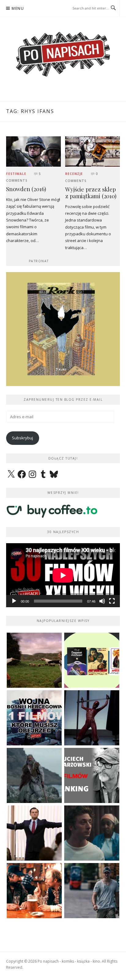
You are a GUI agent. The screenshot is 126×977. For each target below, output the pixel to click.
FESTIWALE (16, 173)
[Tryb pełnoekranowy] (112, 601)
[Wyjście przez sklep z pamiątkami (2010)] (92, 151)
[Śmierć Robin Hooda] (34, 775)
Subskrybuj (22, 438)
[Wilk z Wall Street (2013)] (34, 833)
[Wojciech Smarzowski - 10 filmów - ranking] (92, 775)
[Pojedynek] (34, 660)
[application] (63, 575)
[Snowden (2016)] (33, 151)
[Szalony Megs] (34, 890)
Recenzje (74, 173)
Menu (18, 8)
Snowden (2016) (26, 189)
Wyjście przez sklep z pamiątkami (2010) (90, 192)
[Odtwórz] (14, 601)
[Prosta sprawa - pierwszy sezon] (92, 890)
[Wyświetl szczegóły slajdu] (63, 329)
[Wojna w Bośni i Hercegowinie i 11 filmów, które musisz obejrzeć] (34, 718)
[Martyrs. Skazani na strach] (92, 718)
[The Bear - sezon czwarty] (92, 833)
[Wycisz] (102, 601)
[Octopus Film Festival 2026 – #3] (92, 660)
